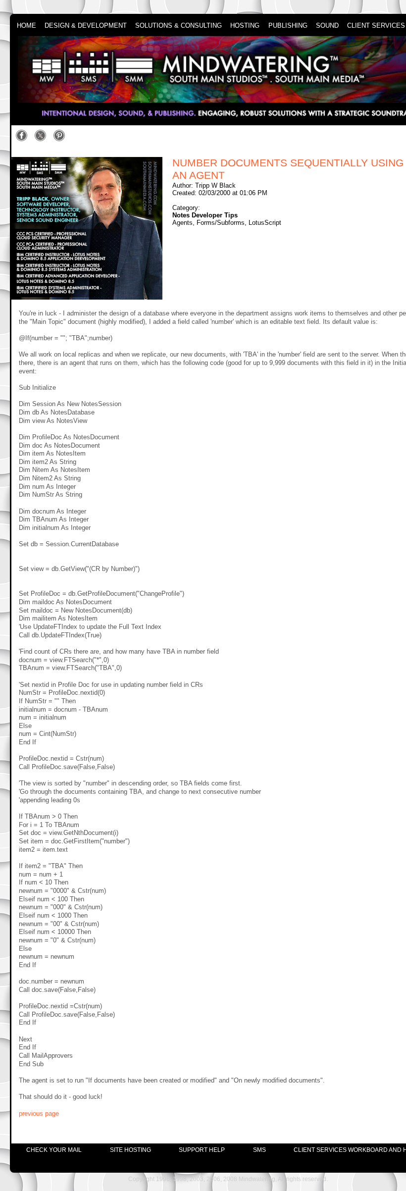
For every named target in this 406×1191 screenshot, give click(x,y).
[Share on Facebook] (24, 139)
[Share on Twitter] (42, 139)
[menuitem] (54, 1149)
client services (376, 25)
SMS (259, 1149)
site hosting (130, 1149)
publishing (287, 25)
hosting (244, 25)
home (26, 25)
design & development (86, 25)
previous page (39, 1113)
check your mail (54, 1149)
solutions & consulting (178, 25)
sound (327, 25)
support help (202, 1149)
